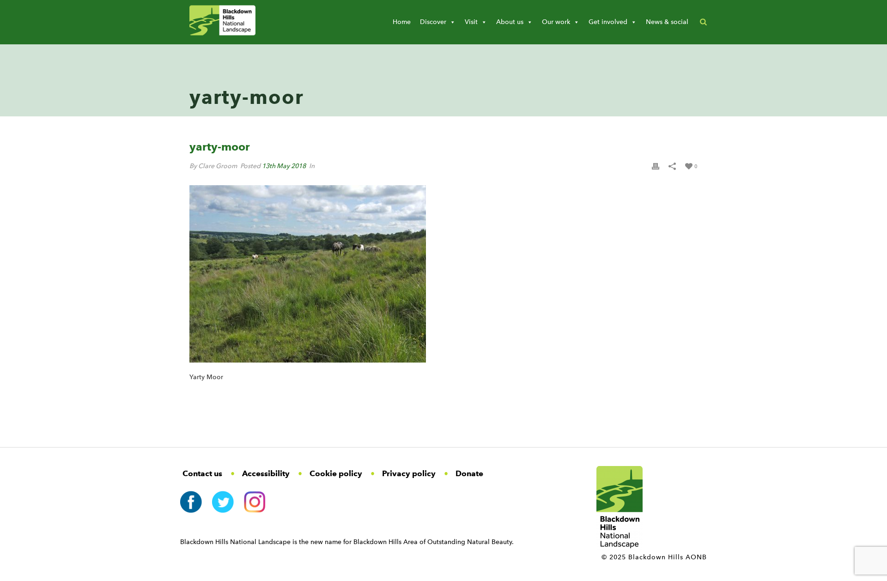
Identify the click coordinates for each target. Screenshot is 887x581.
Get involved (608, 22)
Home (402, 22)
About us (509, 22)
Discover (433, 22)
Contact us (202, 473)
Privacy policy (409, 473)
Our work (556, 22)
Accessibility (266, 473)
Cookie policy (336, 473)
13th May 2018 (284, 166)
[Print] (655, 166)
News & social (667, 22)
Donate (469, 473)
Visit (471, 22)
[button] (703, 22)
